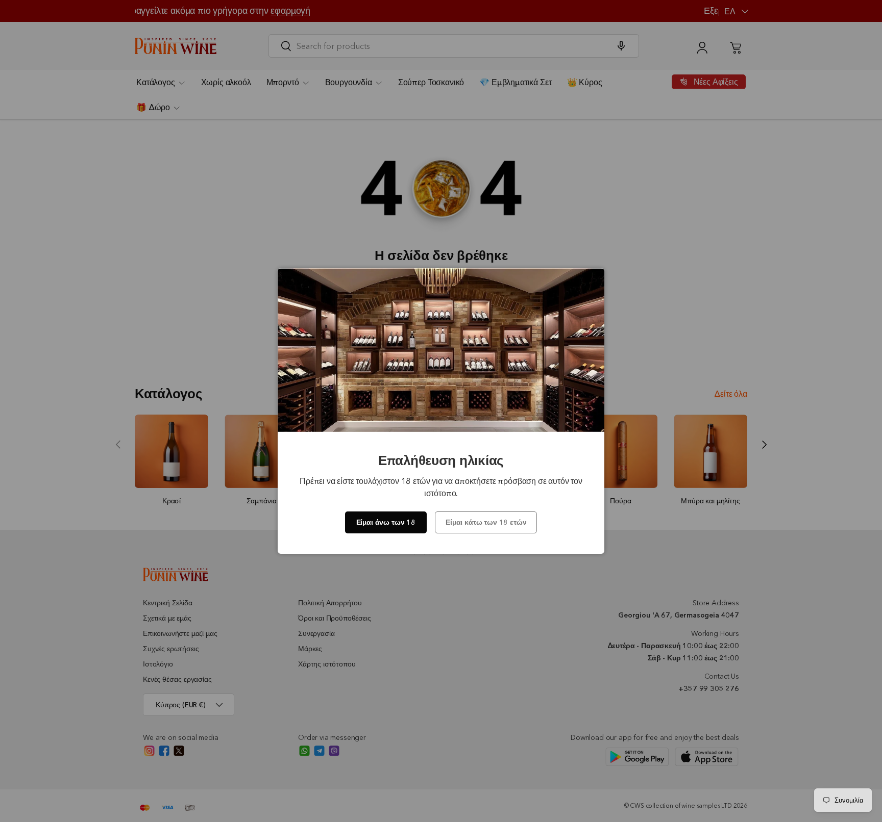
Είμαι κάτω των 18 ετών (486, 522)
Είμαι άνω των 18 (385, 522)
